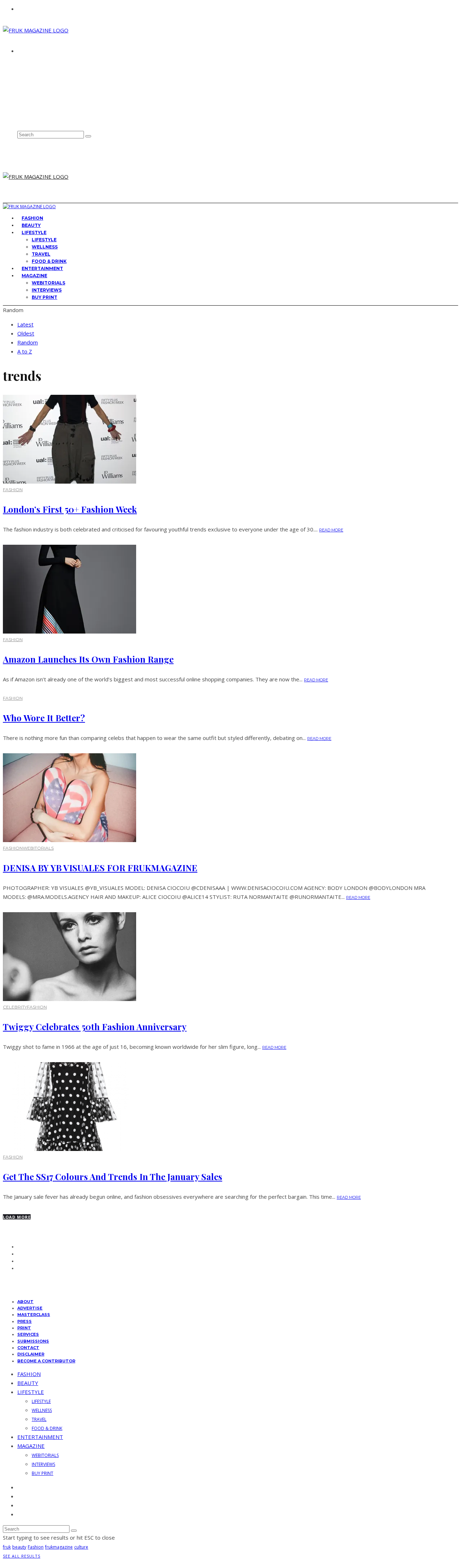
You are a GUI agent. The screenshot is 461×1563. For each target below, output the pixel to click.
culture (81, 1547)
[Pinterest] (19, 111)
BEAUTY (27, 1382)
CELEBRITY (15, 1007)
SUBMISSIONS (33, 1341)
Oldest (25, 333)
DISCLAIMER (30, 1354)
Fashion (36, 1547)
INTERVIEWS (47, 290)
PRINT (24, 1327)
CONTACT (31, 76)
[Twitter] (19, 95)
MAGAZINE (34, 275)
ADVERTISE (32, 70)
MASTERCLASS (33, 1314)
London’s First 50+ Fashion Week (70, 509)
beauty (19, 1547)
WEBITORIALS (48, 282)
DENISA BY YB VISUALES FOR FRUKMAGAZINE (100, 867)
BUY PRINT (44, 297)
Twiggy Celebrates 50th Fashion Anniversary (95, 1026)
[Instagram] (19, 103)
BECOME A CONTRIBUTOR (46, 1360)
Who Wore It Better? (44, 717)
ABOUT (28, 63)
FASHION (13, 489)
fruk (7, 1547)
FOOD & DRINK (47, 1428)
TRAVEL (41, 254)
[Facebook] (19, 87)
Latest (25, 324)
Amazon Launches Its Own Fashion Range (88, 659)
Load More (17, 1217)
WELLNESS (45, 247)
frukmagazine (59, 1547)
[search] (88, 136)
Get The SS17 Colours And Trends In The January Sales (112, 1176)
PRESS (24, 1321)
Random (27, 342)
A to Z (24, 351)
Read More (331, 530)
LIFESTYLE (34, 232)
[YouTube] (19, 119)
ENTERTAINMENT (40, 1436)
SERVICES (28, 1334)
